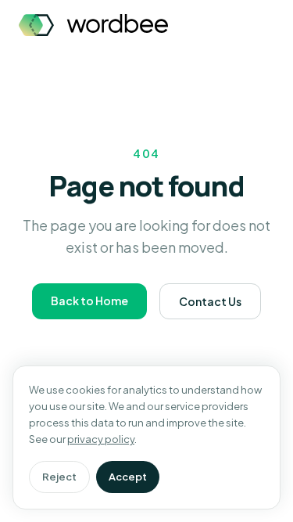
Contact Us (210, 301)
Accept (128, 476)
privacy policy (100, 439)
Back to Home (89, 300)
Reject (59, 476)
